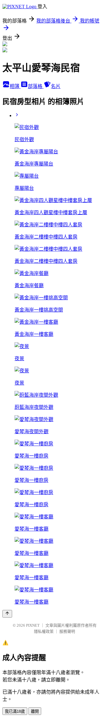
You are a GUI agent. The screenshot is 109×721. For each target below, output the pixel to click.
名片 (56, 86)
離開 (35, 711)
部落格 (36, 86)
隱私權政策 (44, 631)
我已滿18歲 (15, 711)
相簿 (15, 86)
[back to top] (7, 614)
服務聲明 (67, 631)
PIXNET (33, 625)
